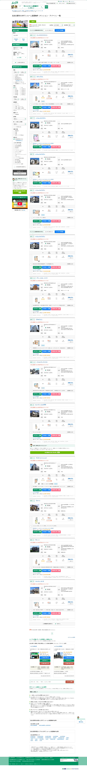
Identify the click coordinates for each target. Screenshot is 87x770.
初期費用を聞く (56, 65)
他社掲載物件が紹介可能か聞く (20, 191)
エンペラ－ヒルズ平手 (40, 404)
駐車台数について (19, 80)
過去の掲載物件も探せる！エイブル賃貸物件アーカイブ (17, 759)
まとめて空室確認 (59, 30)
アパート (60, 150)
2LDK (47, 703)
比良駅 (67, 576)
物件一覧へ (81, 721)
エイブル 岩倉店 (36, 109)
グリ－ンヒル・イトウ (42, 278)
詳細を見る (70, 54)
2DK (50, 705)
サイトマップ (66, 1)
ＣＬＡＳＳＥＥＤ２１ (42, 35)
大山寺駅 (63, 113)
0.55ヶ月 (56, 72)
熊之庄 (49, 619)
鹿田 (49, 71)
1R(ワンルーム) (43, 698)
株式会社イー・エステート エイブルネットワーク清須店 (43, 143)
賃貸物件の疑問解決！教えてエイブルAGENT (48, 759)
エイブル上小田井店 (58, 646)
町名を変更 (23, 40)
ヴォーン (38, 500)
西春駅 (56, 71)
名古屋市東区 (55, 736)
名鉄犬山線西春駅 (33, 725)
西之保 (49, 150)
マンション (71, 71)
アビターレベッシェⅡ (41, 457)
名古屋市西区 (62, 736)
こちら (24, 210)
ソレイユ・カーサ (39, 581)
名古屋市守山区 (48, 737)
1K (63, 698)
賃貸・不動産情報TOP (12, 757)
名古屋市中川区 (61, 737)
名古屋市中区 (32, 736)
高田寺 (49, 576)
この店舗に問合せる (45, 657)
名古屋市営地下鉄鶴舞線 (47, 577)
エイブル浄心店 (33, 646)
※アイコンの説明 (71, 637)
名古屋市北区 (32, 737)
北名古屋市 (45, 71)
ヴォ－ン (37, 539)
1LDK (44, 699)
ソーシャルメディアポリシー (39, 757)
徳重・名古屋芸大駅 (61, 71)
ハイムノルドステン (41, 118)
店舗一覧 (51, 757)
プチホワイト (39, 319)
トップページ (72, 1)
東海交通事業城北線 (62, 576)
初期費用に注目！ (70, 62)
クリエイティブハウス (42, 362)
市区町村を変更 (16, 40)
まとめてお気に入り (49, 30)
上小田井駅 (66, 71)
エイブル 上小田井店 (36, 68)
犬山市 (41, 740)
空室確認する (46, 65)
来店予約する (37, 65)
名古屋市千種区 (48, 736)
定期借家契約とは (19, 140)
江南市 (31, 740)
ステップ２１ (40, 76)
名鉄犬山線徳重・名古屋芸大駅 (45, 725)
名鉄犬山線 (52, 71)
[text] (47, 681)
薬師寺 (49, 314)
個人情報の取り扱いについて (29, 757)
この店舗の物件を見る (45, 663)
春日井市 (54, 737)
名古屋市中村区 (40, 736)
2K (31, 705)
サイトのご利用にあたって (20, 757)
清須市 (67, 737)
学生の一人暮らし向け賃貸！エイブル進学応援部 (33, 759)
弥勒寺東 (49, 357)
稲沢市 (36, 740)
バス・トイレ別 (51, 72)
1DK (41, 699)
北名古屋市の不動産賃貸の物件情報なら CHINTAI (63, 760)
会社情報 (60, 1)
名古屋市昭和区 (40, 737)
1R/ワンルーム (46, 72)
